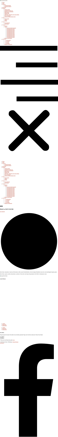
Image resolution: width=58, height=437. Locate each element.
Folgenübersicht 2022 (11, 32)
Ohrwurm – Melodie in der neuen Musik (12, 14)
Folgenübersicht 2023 (11, 31)
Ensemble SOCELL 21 (9, 10)
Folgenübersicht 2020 (11, 34)
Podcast (6, 25)
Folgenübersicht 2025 (11, 29)
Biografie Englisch (8, 6)
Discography (7, 18)
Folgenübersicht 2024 (11, 30)
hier (14, 340)
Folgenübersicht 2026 (11, 37)
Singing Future (7, 9)
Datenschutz (4, 325)
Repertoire (4, 7)
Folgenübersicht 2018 (11, 36)
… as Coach (7, 42)
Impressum (4, 324)
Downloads (7, 23)
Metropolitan (7, 12)
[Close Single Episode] (9, 288)
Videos (6, 19)
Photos (6, 20)
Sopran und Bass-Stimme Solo (10, 16)
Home (3, 2)
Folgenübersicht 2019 (11, 35)
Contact (3, 323)
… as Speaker (7, 43)
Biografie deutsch (8, 5)
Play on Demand (8, 15)
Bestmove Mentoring (8, 44)
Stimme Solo (7, 13)
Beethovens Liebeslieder (9, 11)
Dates (3, 3)
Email (1, 336)
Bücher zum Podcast (8, 38)
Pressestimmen (7, 22)
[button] (29, 103)
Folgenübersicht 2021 (11, 33)
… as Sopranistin (8, 40)
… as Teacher (7, 41)
